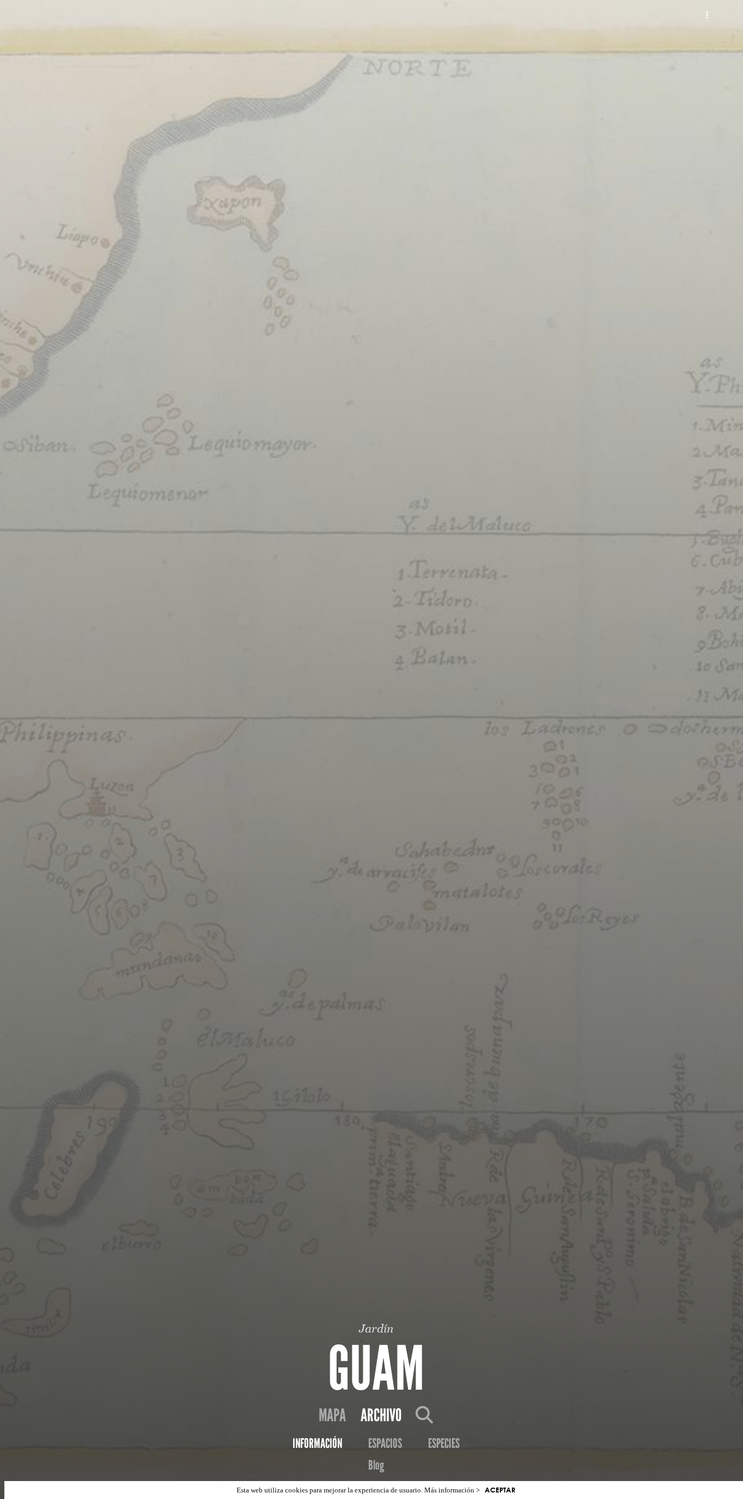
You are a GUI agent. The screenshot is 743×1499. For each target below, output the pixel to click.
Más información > (452, 1490)
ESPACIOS (385, 1443)
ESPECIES (444, 1443)
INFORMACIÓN (317, 1443)
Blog (376, 1465)
